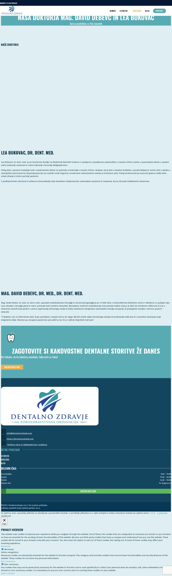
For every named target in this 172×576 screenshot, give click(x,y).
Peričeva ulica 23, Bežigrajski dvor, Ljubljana (27, 444)
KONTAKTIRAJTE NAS (88, 491)
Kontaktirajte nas (12, 367)
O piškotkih (162, 513)
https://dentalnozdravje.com (20, 439)
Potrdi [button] (152, 513)
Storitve (124, 10)
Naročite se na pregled (8, 3)
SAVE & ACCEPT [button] (8, 573)
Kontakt (159, 10)
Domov (113, 10)
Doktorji (137, 10)
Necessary (9, 549)
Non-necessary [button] (8, 561)
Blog (147, 10)
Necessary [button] (5, 546)
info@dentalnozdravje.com (19, 433)
